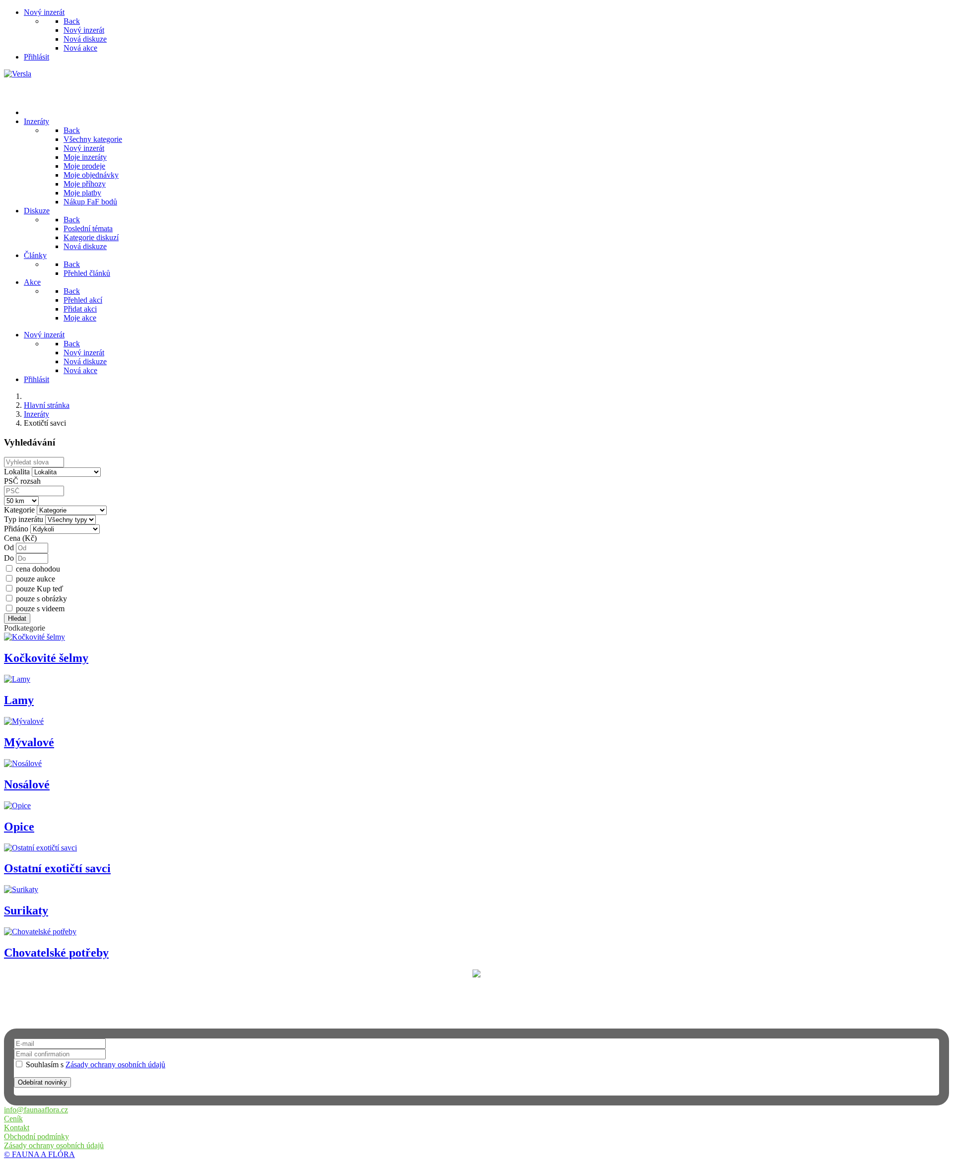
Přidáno (16, 528)
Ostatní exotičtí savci (57, 868)
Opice (19, 826)
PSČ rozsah (22, 481)
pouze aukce (35, 579)
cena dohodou (38, 569)
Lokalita (17, 471)
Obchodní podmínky (36, 1136)
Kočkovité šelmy (46, 657)
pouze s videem (40, 608)
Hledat (17, 618)
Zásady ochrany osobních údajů (115, 1064)
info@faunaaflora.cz (36, 1109)
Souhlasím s (94, 1064)
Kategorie (19, 510)
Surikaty (26, 910)
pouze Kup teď (39, 588)
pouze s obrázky (41, 598)
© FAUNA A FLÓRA (39, 1154)
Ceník (13, 1118)
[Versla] (17, 73)
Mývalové (29, 742)
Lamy (19, 700)
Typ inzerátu (23, 519)
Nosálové (27, 784)
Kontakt (16, 1127)
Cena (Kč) (20, 538)
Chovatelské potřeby (56, 952)
